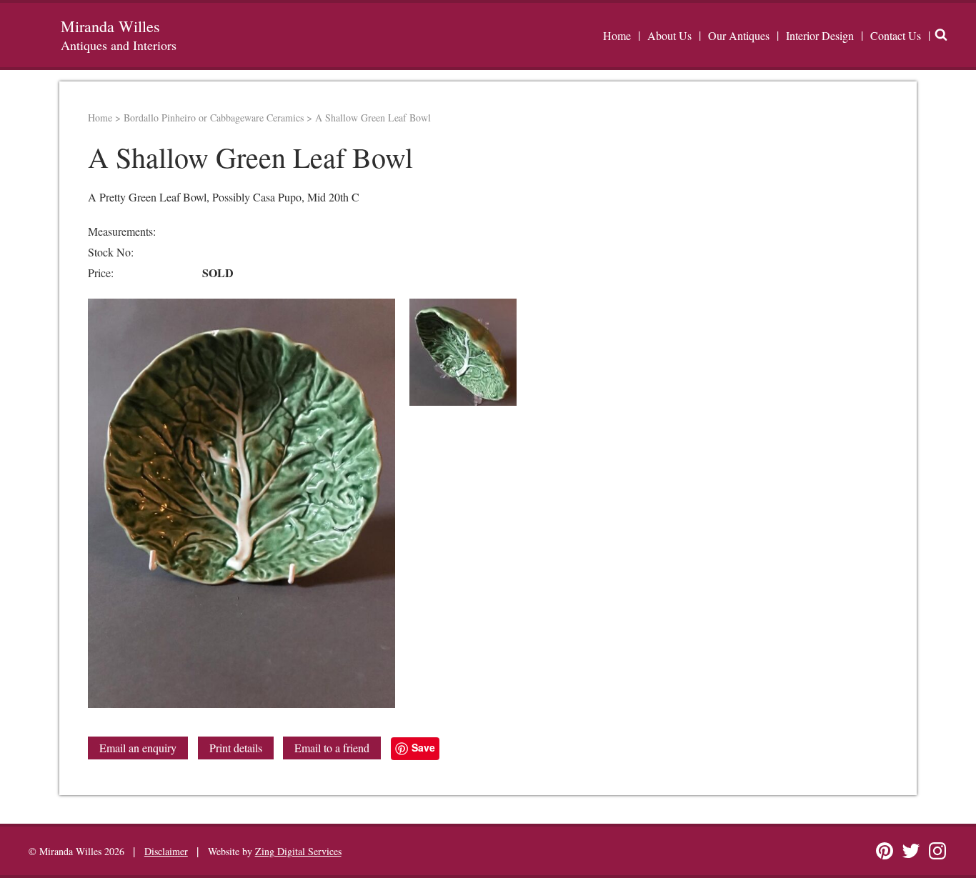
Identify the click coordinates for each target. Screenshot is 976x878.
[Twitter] (911, 851)
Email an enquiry (137, 747)
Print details (235, 747)
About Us (669, 35)
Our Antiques (739, 35)
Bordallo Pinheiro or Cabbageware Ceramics (214, 117)
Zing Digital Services (298, 851)
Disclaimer (166, 851)
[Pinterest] (885, 851)
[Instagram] (937, 851)
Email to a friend (331, 747)
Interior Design (820, 35)
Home (617, 35)
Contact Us (895, 35)
